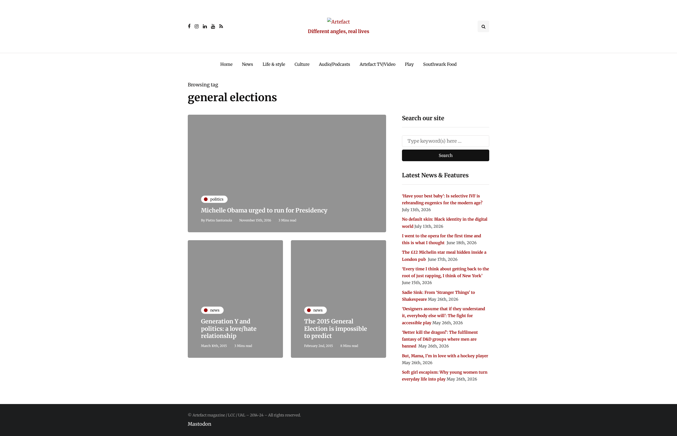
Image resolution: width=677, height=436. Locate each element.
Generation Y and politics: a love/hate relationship (229, 329)
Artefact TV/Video (377, 64)
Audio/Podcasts (334, 64)
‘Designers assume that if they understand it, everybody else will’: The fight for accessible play (443, 315)
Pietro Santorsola (219, 220)
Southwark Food (440, 64)
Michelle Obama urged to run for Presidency (264, 210)
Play (409, 64)
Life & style (274, 64)
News (247, 64)
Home (226, 64)
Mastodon (199, 424)
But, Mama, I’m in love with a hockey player (445, 355)
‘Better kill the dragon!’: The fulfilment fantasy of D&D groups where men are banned (440, 339)
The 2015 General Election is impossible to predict (335, 329)
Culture (302, 64)
